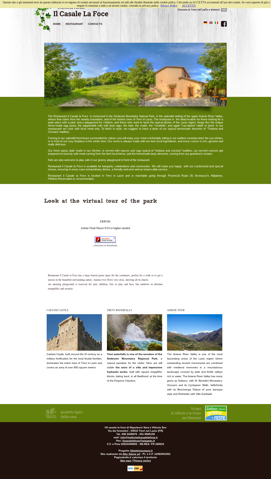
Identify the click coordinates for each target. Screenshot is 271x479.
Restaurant (74, 23)
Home (57, 23)
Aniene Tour (176, 310)
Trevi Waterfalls (119, 310)
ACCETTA (189, 5)
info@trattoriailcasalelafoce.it (139, 437)
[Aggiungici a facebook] (224, 24)
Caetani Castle (58, 310)
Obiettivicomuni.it (141, 450)
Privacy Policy (169, 5)
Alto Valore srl (131, 453)
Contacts (95, 23)
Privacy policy (142, 460)
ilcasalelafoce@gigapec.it (138, 440)
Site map (125, 460)
